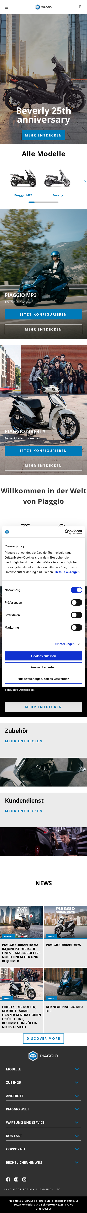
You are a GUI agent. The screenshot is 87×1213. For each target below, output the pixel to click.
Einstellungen (64, 644)
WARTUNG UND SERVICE (25, 1123)
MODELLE (13, 1069)
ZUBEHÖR (13, 1083)
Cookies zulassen (43, 655)
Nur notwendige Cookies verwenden (43, 678)
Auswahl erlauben (43, 667)
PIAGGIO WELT (17, 1109)
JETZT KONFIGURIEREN (43, 314)
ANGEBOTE (14, 1096)
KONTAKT (14, 1136)
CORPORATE (16, 1149)
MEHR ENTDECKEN (43, 135)
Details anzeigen (67, 571)
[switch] (76, 602)
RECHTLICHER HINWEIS (24, 1162)
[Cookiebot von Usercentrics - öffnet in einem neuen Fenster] (64, 532)
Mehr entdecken (43, 465)
